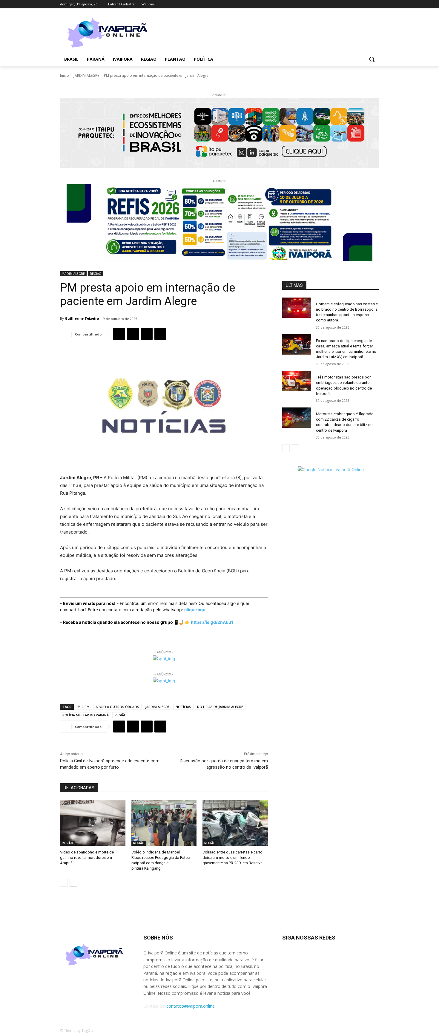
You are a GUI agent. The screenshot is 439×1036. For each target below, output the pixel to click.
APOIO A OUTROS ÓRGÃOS (117, 706)
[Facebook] (342, 4)
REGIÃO (96, 274)
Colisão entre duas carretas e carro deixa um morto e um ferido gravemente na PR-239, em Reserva (232, 857)
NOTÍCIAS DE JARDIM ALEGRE (220, 706)
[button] (372, 59)
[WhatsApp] (147, 334)
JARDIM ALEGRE (86, 75)
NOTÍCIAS (183, 706)
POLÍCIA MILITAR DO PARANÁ (85, 715)
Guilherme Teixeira (82, 318)
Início (64, 75)
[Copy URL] (160, 334)
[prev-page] (63, 883)
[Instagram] (350, 4)
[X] (367, 4)
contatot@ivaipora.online (190, 1006)
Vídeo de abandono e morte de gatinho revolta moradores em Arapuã (87, 857)
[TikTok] (359, 4)
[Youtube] (375, 4)
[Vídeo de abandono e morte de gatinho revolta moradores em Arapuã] (92, 823)
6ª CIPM (83, 706)
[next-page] (73, 883)
